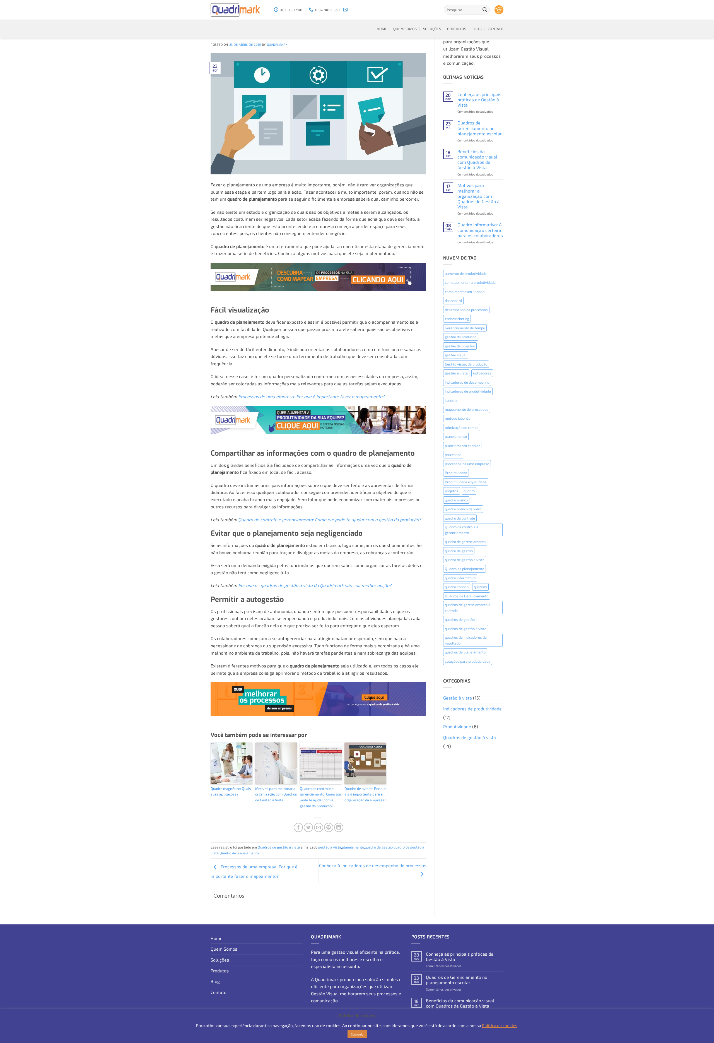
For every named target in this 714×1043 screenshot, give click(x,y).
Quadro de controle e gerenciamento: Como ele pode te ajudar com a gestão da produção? (329, 519)
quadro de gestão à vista (464, 559)
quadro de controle (460, 518)
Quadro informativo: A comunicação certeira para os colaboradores (480, 230)
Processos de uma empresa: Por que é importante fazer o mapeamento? (311, 396)
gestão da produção (460, 337)
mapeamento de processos (466, 409)
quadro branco (456, 500)
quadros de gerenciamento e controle (467, 607)
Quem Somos (405, 29)
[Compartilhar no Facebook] (298, 827)
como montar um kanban (464, 291)
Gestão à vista (457, 697)
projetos (451, 491)
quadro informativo (460, 578)
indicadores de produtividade (468, 391)
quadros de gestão (460, 619)
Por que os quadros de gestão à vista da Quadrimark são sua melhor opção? (314, 585)
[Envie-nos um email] (345, 9)
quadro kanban (457, 587)
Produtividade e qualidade (465, 482)
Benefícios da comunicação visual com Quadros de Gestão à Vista (477, 159)
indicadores (482, 373)
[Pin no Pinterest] (328, 827)
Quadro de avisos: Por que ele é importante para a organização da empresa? (365, 794)
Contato (495, 29)
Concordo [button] (357, 1034)
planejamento (353, 847)
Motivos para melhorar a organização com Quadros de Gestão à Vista (276, 794)
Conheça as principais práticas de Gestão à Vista (479, 99)
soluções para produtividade (467, 661)
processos (453, 454)
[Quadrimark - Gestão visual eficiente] (238, 10)
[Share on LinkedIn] (338, 827)
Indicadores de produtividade (472, 708)
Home (382, 29)
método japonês (458, 418)
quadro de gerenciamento (465, 541)
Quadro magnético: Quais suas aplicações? (231, 791)
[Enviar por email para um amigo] (318, 827)
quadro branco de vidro (463, 509)
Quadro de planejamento (239, 853)
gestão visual (456, 355)
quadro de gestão (379, 847)
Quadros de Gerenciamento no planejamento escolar (479, 128)
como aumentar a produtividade (470, 282)
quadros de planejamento (465, 652)
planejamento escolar (462, 445)
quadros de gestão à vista (465, 628)
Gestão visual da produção (466, 364)
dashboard (453, 300)
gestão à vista (329, 847)
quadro (469, 491)
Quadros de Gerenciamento (466, 596)
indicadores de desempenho (467, 382)
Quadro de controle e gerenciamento (461, 530)
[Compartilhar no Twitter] (308, 827)
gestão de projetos (460, 346)
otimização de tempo (461, 427)
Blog (477, 29)
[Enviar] (484, 10)
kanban (451, 400)
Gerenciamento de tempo (465, 328)
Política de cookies (499, 1025)
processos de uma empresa (467, 464)
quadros (480, 587)
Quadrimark (277, 44)
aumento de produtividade (466, 273)
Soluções (432, 29)
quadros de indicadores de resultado (466, 640)
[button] (499, 10)
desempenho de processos (466, 309)
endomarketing (457, 318)
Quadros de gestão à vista (279, 847)
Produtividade (456, 472)
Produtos (456, 29)
